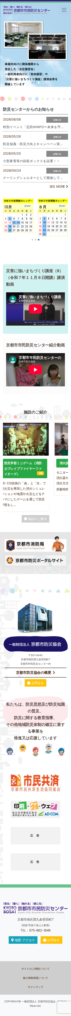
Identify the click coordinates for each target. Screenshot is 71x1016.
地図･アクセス (24, 940)
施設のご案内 (37, 519)
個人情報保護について (35, 977)
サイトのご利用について (35, 968)
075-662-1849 (39, 930)
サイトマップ (35, 987)
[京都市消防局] (35, 543)
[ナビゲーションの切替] (64, 10)
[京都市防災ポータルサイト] (35, 560)
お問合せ (37, 683)
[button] (32, 82)
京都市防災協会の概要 (33, 672)
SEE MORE (58, 186)
